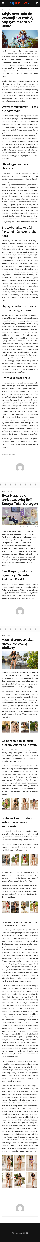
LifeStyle (9, 10)
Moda (8, 635)
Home (3, 10)
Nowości (9, 491)
